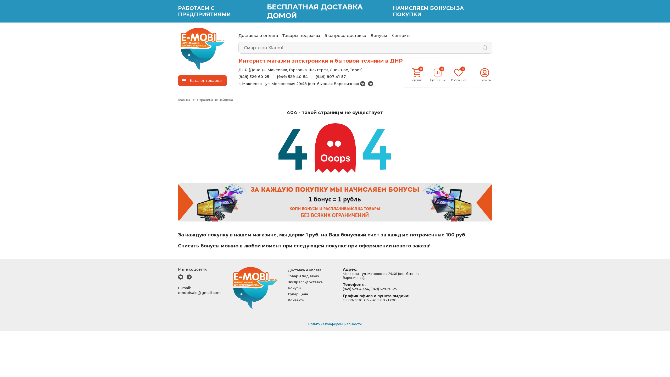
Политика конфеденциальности (335, 324)
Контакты (402, 35)
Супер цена (298, 294)
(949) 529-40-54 (292, 76)
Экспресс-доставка (345, 35)
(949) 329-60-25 (253, 76)
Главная (184, 100)
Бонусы (379, 35)
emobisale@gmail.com (199, 292)
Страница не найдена (215, 100)
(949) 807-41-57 (331, 76)
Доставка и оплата (258, 35)
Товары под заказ (301, 35)
